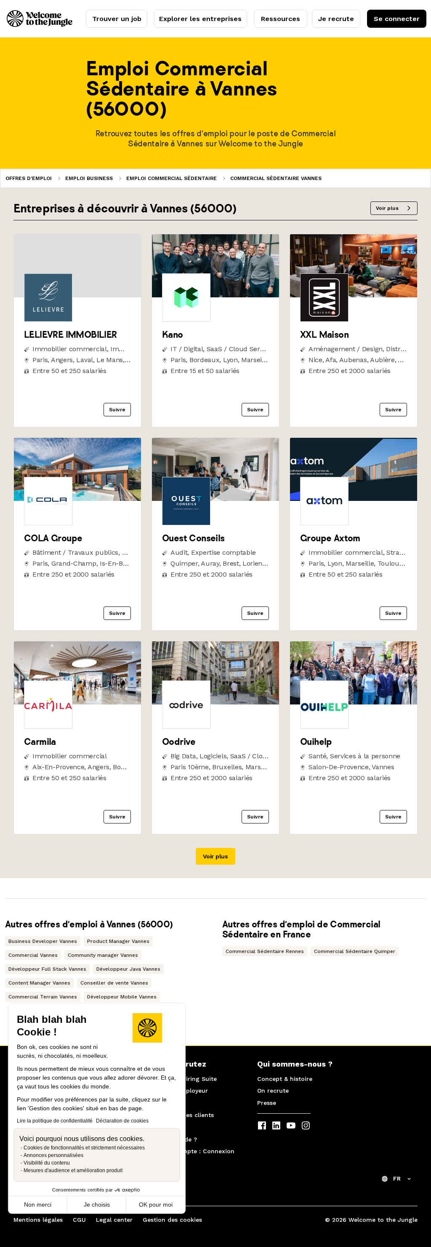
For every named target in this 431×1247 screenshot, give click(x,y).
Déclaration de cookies (122, 1121)
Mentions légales (38, 1219)
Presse (266, 1102)
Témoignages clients (183, 1115)
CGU (79, 1219)
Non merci (37, 1204)
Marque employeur (180, 1090)
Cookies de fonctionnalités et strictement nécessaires (84, 1148)
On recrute (273, 1090)
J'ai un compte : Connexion (193, 1151)
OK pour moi (156, 1204)
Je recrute (336, 19)
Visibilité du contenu (47, 1163)
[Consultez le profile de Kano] (215, 295)
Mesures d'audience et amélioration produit (73, 1170)
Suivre (117, 410)
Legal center (114, 1219)
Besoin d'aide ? (175, 1139)
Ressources (280, 19)
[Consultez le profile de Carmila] (77, 702)
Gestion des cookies (172, 1219)
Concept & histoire (284, 1078)
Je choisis (97, 1204)
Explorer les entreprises (200, 19)
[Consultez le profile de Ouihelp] (353, 702)
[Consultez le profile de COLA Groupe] (77, 499)
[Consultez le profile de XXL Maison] (353, 295)
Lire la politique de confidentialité (55, 1121)
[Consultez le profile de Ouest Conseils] (215, 499)
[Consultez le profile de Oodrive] (215, 702)
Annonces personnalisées (53, 1155)
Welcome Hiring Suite (185, 1078)
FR (397, 1178)
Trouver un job (116, 19)
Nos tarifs (167, 1102)
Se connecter (397, 19)
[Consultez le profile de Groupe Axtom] (353, 499)
